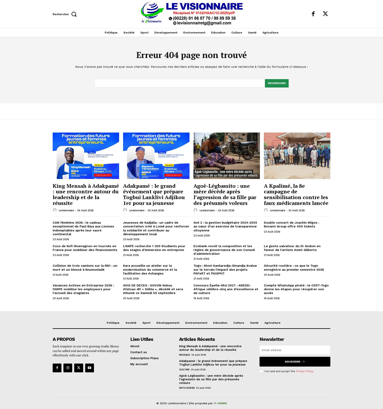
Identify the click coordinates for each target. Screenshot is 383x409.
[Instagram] (67, 368)
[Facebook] (313, 14)
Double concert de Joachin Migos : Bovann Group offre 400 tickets (291, 224)
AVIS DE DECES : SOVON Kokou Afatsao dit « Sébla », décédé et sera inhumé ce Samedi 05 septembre (153, 289)
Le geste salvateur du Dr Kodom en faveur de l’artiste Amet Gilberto (292, 248)
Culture (184, 369)
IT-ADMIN (220, 403)
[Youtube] (89, 368)
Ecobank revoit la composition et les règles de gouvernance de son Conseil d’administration (224, 250)
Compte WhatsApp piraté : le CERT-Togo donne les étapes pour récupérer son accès (296, 289)
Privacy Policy (304, 371)
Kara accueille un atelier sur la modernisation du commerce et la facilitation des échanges (150, 269)
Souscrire (292, 361)
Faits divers (187, 387)
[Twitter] (325, 14)
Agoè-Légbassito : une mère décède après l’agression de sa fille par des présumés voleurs (224, 194)
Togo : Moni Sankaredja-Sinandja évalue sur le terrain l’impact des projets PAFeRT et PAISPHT (225, 269)
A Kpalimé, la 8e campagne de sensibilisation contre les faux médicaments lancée (296, 194)
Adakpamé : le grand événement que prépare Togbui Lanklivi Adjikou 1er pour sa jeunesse (154, 194)
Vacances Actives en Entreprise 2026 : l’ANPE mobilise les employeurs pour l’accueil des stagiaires (83, 289)
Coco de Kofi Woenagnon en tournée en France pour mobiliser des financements (85, 248)
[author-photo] (55, 210)
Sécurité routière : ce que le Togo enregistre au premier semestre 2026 (294, 267)
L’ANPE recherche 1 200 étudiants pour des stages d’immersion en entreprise (154, 248)
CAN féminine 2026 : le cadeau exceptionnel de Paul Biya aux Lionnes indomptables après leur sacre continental (83, 228)
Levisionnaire (66, 210)
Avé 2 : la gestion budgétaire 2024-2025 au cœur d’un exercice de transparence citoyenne (225, 226)
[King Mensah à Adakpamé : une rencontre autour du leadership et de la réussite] (86, 156)
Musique (184, 354)
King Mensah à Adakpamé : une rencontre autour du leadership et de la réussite (86, 194)
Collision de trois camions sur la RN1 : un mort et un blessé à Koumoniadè (85, 267)
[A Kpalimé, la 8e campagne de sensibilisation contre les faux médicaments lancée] (297, 156)
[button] (66, 14)
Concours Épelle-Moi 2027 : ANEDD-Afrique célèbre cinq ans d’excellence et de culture (225, 289)
